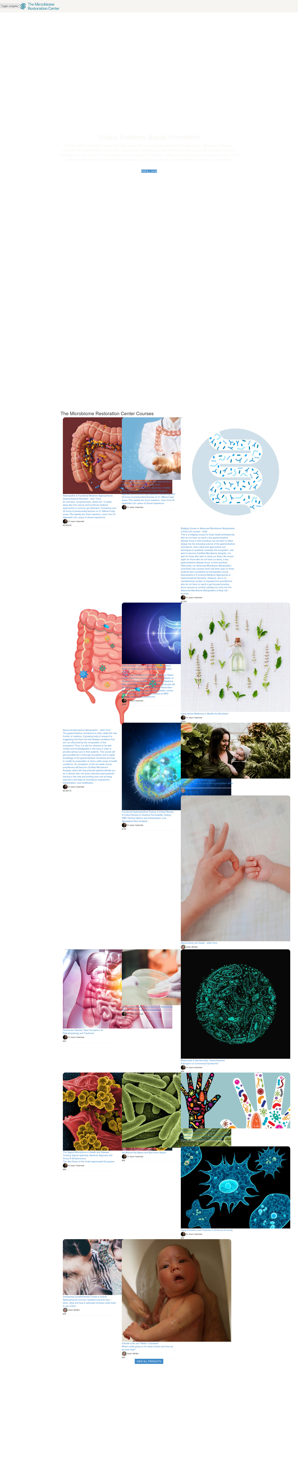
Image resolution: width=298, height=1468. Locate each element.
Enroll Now (149, 171)
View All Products (149, 1361)
